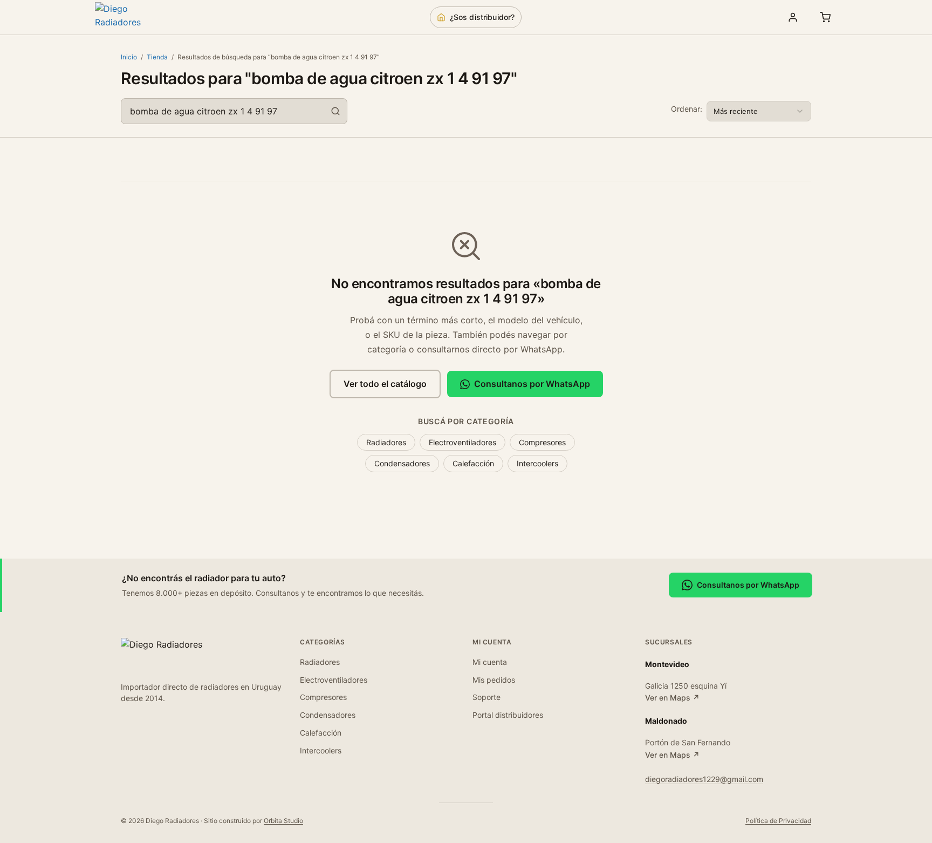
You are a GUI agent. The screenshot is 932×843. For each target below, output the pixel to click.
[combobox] (234, 111)
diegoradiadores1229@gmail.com (704, 779)
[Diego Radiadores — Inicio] (132, 17)
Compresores (542, 442)
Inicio (129, 57)
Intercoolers (537, 463)
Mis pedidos (493, 679)
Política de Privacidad (778, 821)
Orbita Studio (283, 821)
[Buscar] (335, 111)
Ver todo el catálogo (385, 383)
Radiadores (386, 442)
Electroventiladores (462, 442)
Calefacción (473, 463)
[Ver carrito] (825, 17)
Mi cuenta (489, 662)
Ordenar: (686, 108)
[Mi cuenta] (793, 17)
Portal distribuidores (507, 714)
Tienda (157, 57)
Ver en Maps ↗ (672, 697)
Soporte (486, 697)
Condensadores (402, 463)
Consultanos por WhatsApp (532, 383)
